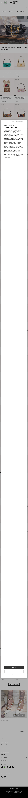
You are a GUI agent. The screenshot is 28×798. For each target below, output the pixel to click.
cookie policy (18, 155)
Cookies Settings (14, 674)
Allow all (14, 667)
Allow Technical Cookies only (14, 671)
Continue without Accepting (17, 121)
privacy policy (7, 157)
